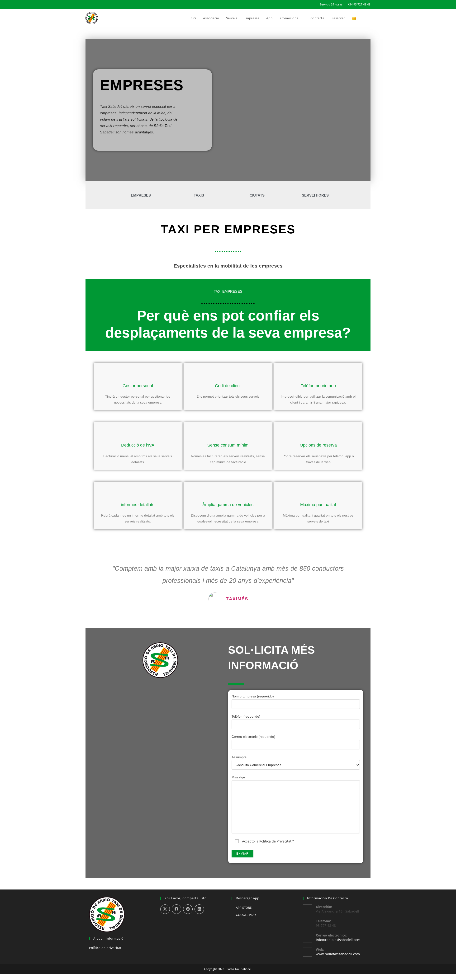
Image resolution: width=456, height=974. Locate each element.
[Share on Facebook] (176, 909)
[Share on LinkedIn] (199, 909)
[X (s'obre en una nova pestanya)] (88, 4)
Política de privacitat (105, 948)
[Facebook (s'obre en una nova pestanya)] (92, 4)
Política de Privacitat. (275, 841)
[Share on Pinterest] (188, 909)
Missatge (238, 777)
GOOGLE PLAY (246, 915)
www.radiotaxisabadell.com (338, 954)
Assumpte (239, 757)
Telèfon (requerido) (246, 716)
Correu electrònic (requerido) (253, 737)
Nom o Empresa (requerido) (253, 696)
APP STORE (244, 907)
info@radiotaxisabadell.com (338, 939)
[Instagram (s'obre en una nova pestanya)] (97, 4)
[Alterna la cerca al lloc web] (369, 18)
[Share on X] (165, 909)
